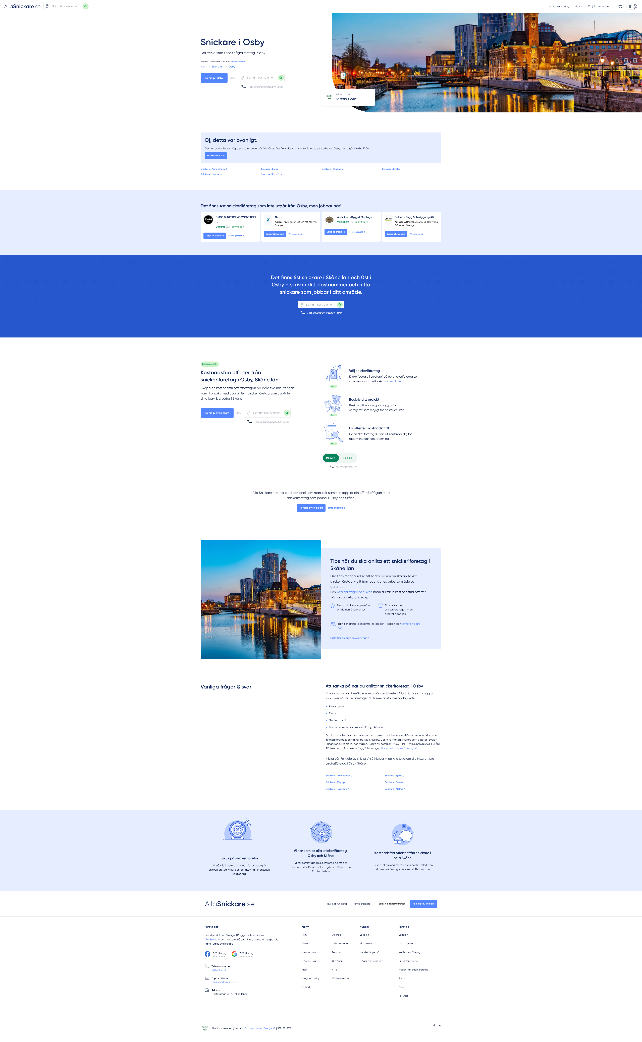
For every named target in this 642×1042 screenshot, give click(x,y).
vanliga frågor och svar (354, 592)
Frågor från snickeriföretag (413, 969)
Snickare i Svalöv (391, 169)
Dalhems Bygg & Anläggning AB (414, 217)
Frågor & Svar (309, 961)
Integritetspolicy (310, 978)
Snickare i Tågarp (331, 169)
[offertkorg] (333, 433)
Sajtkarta (306, 987)
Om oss (306, 943)
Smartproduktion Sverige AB (260, 1028)
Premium (403, 978)
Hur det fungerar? (338, 903)
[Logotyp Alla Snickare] (230, 904)
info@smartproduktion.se (225, 982)
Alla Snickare (212, 939)
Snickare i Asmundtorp (213, 169)
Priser (402, 987)
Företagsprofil (235, 236)
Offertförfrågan (340, 943)
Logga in (364, 934)
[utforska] (333, 376)
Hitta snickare (335, 507)
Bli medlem (366, 943)
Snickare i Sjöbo (269, 169)
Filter (304, 969)
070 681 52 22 (219, 970)
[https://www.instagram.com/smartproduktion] (439, 1025)
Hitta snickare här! (216, 155)
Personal (336, 952)
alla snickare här (395, 381)
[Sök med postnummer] (86, 6)
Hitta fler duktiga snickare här (348, 638)
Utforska (578, 6)
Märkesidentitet (340, 978)
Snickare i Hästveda (211, 174)
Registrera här (238, 61)
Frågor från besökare (371, 961)
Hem (304, 934)
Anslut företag (406, 943)
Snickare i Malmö (270, 174)
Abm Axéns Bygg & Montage (354, 217)
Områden (337, 961)
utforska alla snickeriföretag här (399, 748)
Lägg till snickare (214, 235)
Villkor (335, 969)
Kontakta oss (309, 952)
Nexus (278, 217)
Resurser (403, 995)
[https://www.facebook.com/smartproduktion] (434, 1025)
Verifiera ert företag (409, 952)
